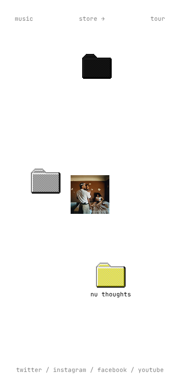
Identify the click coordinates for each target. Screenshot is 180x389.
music (24, 19)
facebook (112, 370)
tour (157, 19)
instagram (69, 370)
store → (92, 19)
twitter (29, 370)
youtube (151, 370)
